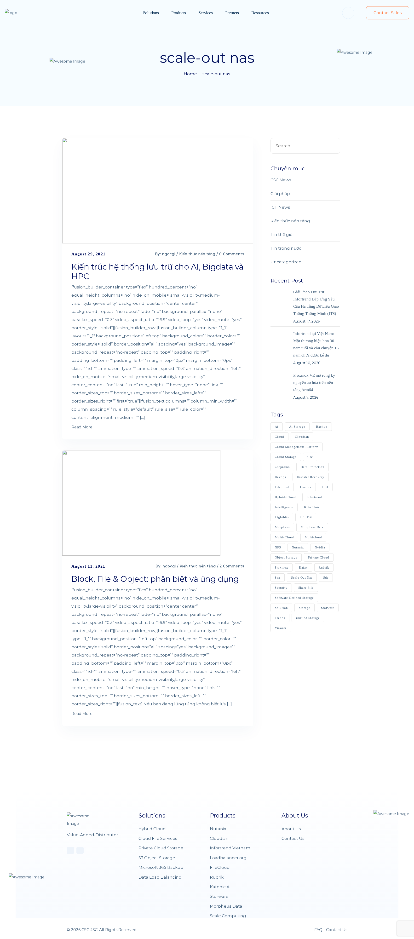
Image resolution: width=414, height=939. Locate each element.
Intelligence (284, 507)
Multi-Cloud (284, 537)
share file (306, 587)
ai (276, 426)
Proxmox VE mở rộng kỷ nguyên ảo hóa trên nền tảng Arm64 (314, 382)
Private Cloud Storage (160, 848)
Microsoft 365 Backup (160, 867)
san (277, 577)
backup (322, 426)
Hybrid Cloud (152, 828)
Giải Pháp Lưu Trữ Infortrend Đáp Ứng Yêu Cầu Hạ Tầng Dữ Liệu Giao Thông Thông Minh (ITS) (316, 303)
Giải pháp (280, 193)
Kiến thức (312, 507)
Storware (219, 896)
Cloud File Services (157, 838)
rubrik (324, 567)
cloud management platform (296, 447)
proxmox (281, 567)
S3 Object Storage (156, 857)
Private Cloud (318, 557)
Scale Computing (228, 915)
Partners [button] (232, 12)
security (281, 587)
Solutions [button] (151, 12)
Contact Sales (388, 12)
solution (281, 608)
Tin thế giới (281, 234)
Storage (304, 608)
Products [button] (178, 12)
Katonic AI (220, 886)
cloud (279, 436)
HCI (325, 487)
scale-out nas (216, 73)
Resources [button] (260, 12)
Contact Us (293, 838)
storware (327, 608)
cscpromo (282, 467)
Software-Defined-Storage (294, 597)
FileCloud (220, 867)
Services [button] (205, 12)
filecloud (282, 487)
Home (190, 73)
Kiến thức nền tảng (197, 254)
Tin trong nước (285, 248)
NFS (278, 547)
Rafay (303, 567)
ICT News (280, 207)
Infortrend (314, 497)
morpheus (282, 527)
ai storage (297, 426)
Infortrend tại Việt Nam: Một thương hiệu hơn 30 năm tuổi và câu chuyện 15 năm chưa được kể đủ (316, 344)
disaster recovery (310, 477)
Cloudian (219, 838)
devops (280, 477)
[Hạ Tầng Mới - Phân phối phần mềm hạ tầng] (20, 13)
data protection (312, 467)
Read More (81, 427)
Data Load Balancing (160, 877)
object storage (286, 557)
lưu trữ (306, 517)
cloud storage (286, 457)
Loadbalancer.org (228, 857)
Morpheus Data (312, 527)
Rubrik (217, 877)
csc (310, 457)
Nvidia (320, 547)
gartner (305, 487)
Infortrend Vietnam (230, 848)
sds (325, 577)
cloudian (302, 436)
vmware (281, 628)
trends (280, 618)
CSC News (280, 180)
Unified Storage (308, 618)
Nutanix (298, 547)
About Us (291, 828)
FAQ (318, 929)
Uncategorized (286, 261)
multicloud (313, 537)
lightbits (282, 517)
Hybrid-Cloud (285, 497)
